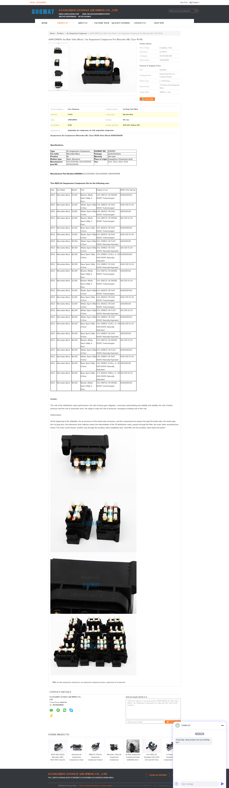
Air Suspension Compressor (76, 33)
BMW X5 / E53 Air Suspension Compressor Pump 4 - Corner (95, 758)
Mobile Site (63, 785)
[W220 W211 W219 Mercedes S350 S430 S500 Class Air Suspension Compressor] (57, 746)
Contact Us (140, 22)
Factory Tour (101, 22)
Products (63, 22)
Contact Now (174, 722)
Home (44, 22)
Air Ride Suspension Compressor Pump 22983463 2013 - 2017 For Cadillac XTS (132, 760)
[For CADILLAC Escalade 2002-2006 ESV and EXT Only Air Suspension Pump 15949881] (151, 746)
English (195, 2)
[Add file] (176, 784)
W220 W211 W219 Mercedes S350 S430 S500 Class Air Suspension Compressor (57, 760)
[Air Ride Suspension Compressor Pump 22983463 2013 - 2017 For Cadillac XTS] (133, 746)
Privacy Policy (72, 785)
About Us (82, 22)
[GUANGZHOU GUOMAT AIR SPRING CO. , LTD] (44, 12)
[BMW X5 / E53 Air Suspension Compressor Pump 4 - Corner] (95, 746)
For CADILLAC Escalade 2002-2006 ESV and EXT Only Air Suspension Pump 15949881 (151, 760)
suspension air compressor (115, 682)
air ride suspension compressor (68, 682)
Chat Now (184, 2)
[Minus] (222, 725)
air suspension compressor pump (93, 682)
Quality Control (121, 22)
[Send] (222, 784)
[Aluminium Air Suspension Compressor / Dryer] (76, 746)
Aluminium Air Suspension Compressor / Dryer (76, 757)
